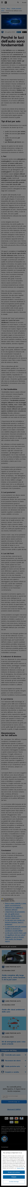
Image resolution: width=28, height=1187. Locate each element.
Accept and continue (14, 1172)
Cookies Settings (14, 1181)
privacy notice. (20, 1168)
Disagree (14, 1177)
